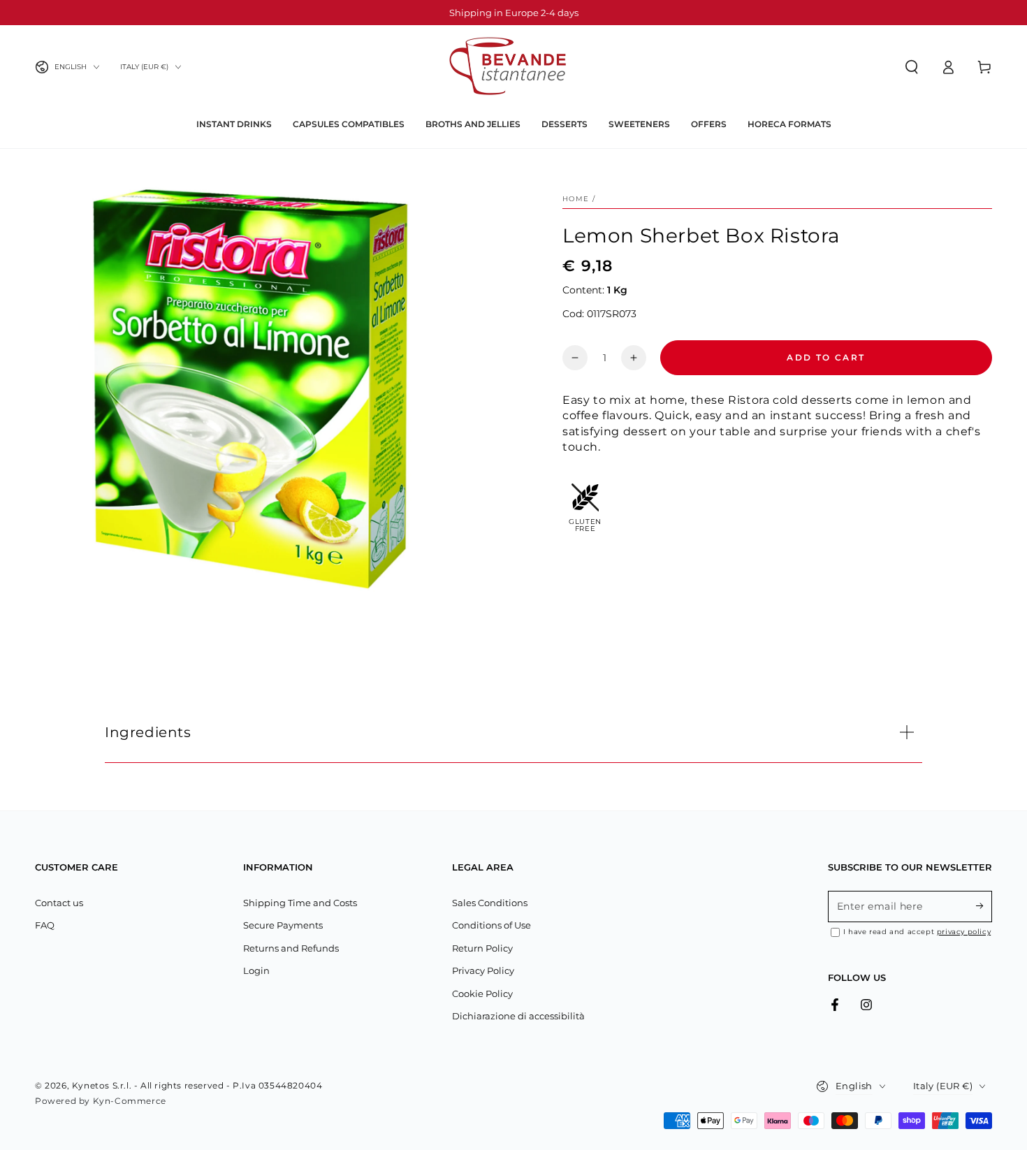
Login (256, 970)
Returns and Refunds (291, 948)
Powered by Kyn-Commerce (100, 1101)
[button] (912, 67)
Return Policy (482, 948)
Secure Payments (283, 925)
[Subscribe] (984, 906)
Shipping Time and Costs (300, 902)
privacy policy (964, 931)
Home (575, 198)
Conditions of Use (491, 925)
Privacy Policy (483, 970)
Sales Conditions (489, 902)
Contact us (59, 902)
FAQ (44, 925)
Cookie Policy (482, 993)
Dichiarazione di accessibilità (518, 1015)
